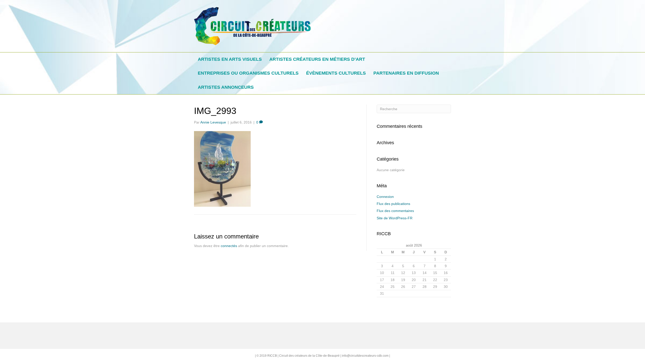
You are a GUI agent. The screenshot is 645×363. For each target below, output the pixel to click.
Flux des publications (393, 204)
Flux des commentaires (395, 211)
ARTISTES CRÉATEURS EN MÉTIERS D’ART (317, 59)
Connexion (385, 197)
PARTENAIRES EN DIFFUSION (406, 73)
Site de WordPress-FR (394, 218)
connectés (229, 246)
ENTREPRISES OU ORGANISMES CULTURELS (248, 73)
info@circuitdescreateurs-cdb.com (365, 355)
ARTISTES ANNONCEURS (226, 87)
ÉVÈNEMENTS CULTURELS (336, 73)
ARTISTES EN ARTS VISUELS (230, 59)
